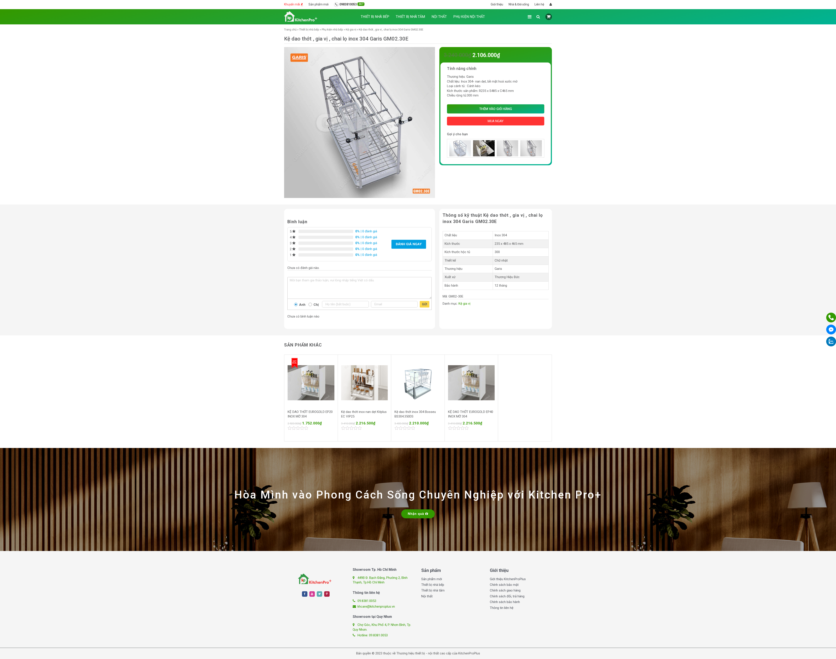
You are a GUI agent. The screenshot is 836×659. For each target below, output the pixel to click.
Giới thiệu (497, 4)
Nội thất (439, 17)
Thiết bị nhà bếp (375, 17)
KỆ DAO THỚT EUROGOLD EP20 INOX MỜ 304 (310, 414)
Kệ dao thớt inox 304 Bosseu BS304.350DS (415, 414)
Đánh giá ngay (409, 244)
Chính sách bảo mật (504, 585)
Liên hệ (539, 4)
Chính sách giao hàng (505, 590)
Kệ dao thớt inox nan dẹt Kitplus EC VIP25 (364, 414)
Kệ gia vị (351, 29)
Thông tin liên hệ (501, 608)
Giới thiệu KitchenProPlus (508, 579)
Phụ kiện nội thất (469, 17)
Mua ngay (496, 121)
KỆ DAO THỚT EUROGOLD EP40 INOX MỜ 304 (470, 414)
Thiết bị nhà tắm (410, 17)
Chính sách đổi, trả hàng (507, 596)
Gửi (424, 304)
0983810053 (351, 4)
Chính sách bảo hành (505, 602)
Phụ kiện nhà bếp (332, 29)
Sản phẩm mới (318, 4)
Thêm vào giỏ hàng (495, 109)
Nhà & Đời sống (519, 4)
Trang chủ (290, 29)
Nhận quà (416, 514)
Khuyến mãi (292, 4)
